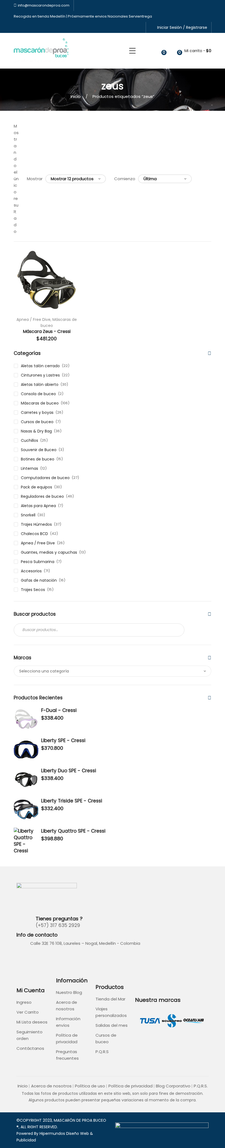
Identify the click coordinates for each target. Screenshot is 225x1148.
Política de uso (90, 1086)
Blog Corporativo (173, 1086)
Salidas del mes (111, 1025)
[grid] (202, 178)
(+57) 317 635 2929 (58, 925)
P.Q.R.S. (201, 1086)
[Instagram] (59, 958)
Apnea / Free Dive (33, 319)
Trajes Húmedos (36, 524)
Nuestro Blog (69, 992)
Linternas (29, 468)
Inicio (76, 96)
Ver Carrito (27, 1012)
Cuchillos (29, 440)
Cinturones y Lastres (40, 375)
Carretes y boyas (37, 412)
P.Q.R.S (102, 1051)
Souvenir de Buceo (39, 450)
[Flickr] (34, 958)
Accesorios (31, 571)
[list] (209, 178)
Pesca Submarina (37, 561)
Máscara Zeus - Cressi (47, 331)
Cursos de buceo (37, 422)
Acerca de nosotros (66, 1005)
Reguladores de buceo (42, 496)
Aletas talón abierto (39, 384)
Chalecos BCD (34, 533)
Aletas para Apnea (38, 505)
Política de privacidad (67, 1038)
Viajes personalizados (111, 1012)
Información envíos (68, 1022)
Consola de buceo (38, 394)
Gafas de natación (39, 580)
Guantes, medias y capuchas (49, 552)
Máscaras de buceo (40, 403)
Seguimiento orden (29, 1035)
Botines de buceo (37, 459)
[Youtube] (47, 958)
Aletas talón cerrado (40, 366)
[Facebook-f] (21, 958)
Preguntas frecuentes (67, 1055)
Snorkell (28, 515)
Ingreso (24, 1002)
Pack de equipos (36, 487)
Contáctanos (30, 1048)
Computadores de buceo (45, 477)
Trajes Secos (33, 589)
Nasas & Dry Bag (36, 431)
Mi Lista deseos (31, 1022)
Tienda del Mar (110, 999)
